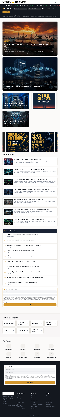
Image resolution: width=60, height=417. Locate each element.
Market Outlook (20, 402)
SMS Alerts (34, 406)
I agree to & (49, 8)
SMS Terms (49, 8)
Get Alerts (6, 11)
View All (54, 154)
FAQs (47, 395)
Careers (33, 397)
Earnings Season (21, 397)
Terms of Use (49, 397)
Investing (19, 400)
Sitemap (48, 408)
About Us (33, 395)
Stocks (18, 404)
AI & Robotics (20, 395)
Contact (33, 408)
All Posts (33, 402)
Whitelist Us (48, 400)
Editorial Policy (34, 400)
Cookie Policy (49, 404)
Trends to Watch (21, 408)
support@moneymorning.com (14, 405)
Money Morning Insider (37, 404)
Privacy (54, 8)
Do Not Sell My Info (50, 406)
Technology (19, 406)
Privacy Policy (32, 16)
